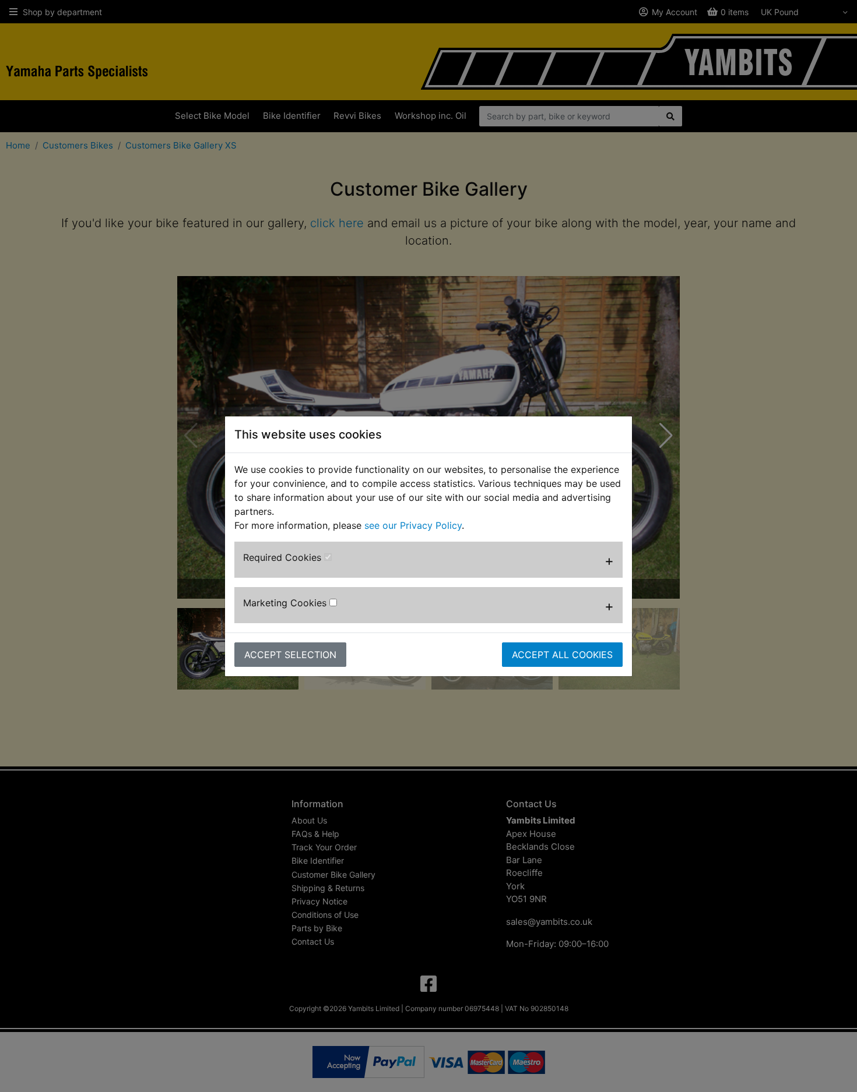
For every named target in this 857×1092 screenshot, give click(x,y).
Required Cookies (283, 557)
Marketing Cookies (286, 603)
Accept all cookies (562, 654)
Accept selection (290, 654)
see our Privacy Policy (413, 525)
